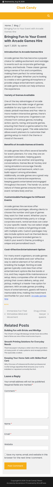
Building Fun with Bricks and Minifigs (22, 330)
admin (24, 45)
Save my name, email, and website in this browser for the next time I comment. (26, 456)
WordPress (41, 483)
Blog (6, 304)
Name (8, 423)
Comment (10, 390)
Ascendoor (20, 483)
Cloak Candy (26, 8)
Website (8, 444)
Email (7, 434)
